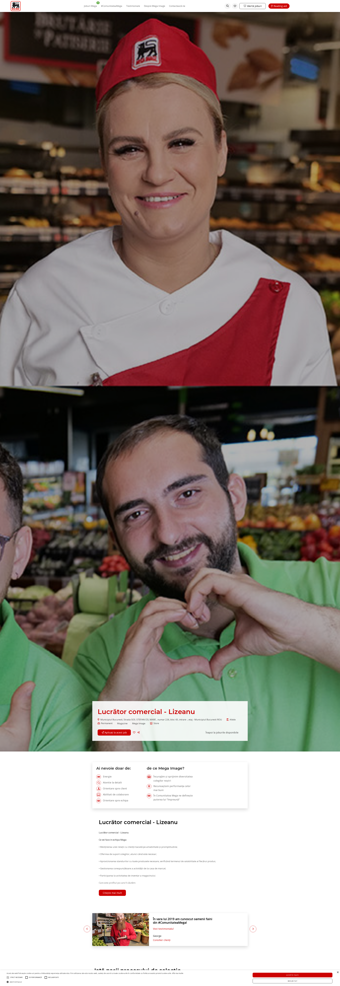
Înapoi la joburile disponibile (222, 732)
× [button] (338, 972)
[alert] (170, 978)
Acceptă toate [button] (292, 975)
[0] (235, 6)
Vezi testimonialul (163, 928)
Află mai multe (177, 973)
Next (253, 929)
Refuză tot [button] (292, 981)
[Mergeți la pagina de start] (16, 6)
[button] (138, 732)
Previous (87, 929)
